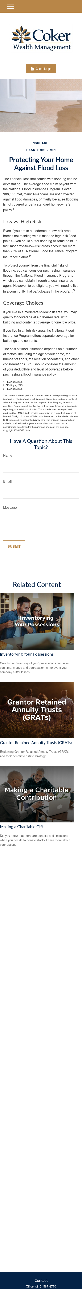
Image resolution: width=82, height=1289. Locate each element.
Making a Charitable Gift (21, 827)
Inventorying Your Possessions (27, 654)
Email (7, 481)
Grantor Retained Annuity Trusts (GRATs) (36, 743)
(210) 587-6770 (45, 1286)
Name (7, 455)
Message (10, 507)
